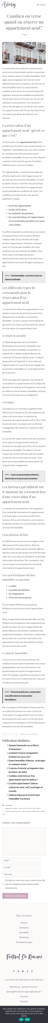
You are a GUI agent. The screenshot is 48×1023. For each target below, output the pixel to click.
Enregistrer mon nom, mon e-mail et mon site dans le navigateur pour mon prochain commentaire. (25, 884)
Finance (24, 922)
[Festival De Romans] (8, 4)
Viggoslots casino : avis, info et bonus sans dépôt (23, 808)
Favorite (24, 996)
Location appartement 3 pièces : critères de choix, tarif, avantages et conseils (26, 787)
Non (27, 1019)
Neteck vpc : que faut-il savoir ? (24, 986)
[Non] (45, 1014)
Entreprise (24, 927)
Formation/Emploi (24, 942)
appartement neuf (28, 142)
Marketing (24, 937)
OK (21, 1019)
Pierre (25, 35)
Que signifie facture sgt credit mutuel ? (24, 991)
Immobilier (8, 805)
